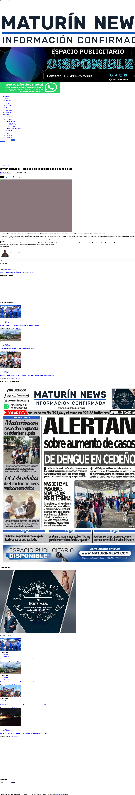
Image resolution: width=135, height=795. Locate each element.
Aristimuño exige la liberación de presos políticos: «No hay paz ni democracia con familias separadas (27, 375)
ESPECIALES (9, 134)
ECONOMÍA (9, 111)
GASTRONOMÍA (12, 123)
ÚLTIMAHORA (9, 130)
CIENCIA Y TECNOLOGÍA (14, 128)
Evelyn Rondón (14, 351)
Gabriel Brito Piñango (5, 172)
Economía (10, 269)
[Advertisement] (67, 153)
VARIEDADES (9, 119)
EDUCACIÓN (9, 105)
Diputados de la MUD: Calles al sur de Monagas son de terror (17, 272)
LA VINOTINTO (9, 116)
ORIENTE (8, 132)
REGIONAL (5, 98)
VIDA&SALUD (11, 126)
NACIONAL (5, 109)
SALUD (7, 104)
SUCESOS (5, 107)
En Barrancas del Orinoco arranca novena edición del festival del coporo (19, 325)
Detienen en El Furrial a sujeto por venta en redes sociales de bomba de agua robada (22, 271)
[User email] (1, 260)
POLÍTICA (8, 102)
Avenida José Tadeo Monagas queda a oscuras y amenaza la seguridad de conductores (23, 733)
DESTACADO (9, 137)
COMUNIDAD (6, 97)
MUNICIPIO (8, 100)
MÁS (4, 118)
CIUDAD (5, 95)
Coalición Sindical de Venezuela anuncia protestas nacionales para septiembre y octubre (23, 704)
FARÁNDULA (11, 121)
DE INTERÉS (9, 135)
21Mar (14, 269)
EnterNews (58, 794)
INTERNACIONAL (7, 112)
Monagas (5, 269)
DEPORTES (6, 114)
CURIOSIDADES (12, 125)
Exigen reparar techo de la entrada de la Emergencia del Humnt (17, 348)
